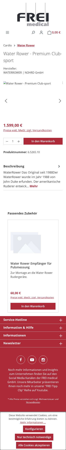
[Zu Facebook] (21, 360)
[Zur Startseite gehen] (33, 14)
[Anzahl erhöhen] (18, 141)
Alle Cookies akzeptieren (34, 445)
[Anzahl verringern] (6, 141)
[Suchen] (33, 32)
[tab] (32, 176)
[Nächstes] (60, 100)
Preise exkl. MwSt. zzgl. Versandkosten (27, 130)
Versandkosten (33, 402)
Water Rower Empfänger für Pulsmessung (31, 265)
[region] (33, 100)
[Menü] (7, 32)
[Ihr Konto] (41, 32)
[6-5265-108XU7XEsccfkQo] (33, 100)
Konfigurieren (34, 429)
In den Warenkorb (43, 141)
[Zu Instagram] (43, 360)
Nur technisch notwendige (34, 437)
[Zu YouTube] (32, 360)
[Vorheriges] (5, 100)
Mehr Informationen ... (33, 422)
